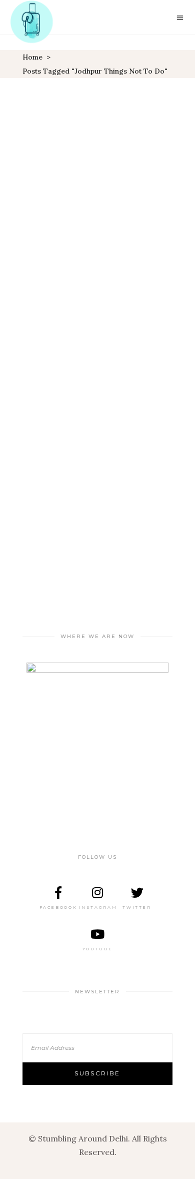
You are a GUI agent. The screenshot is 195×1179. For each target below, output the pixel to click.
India (43, 406)
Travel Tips (118, 406)
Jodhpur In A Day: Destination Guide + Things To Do (97, 382)
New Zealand (97, 352)
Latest (73, 406)
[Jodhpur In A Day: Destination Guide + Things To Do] (97, 203)
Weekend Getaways (136, 419)
